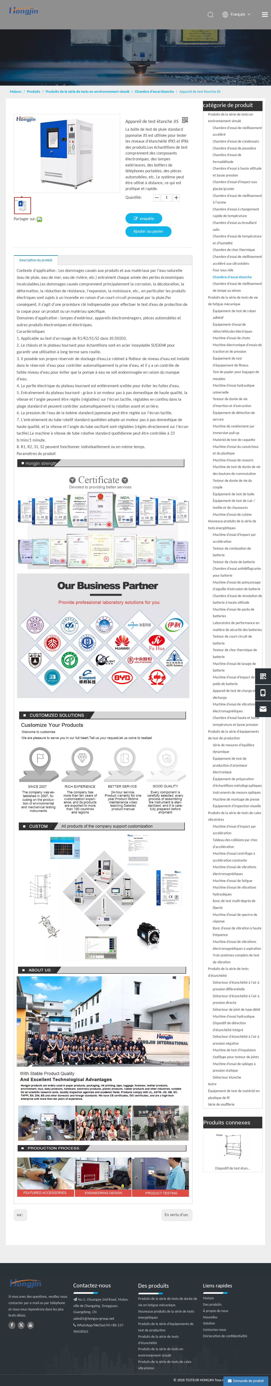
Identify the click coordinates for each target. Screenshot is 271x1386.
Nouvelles (210, 1317)
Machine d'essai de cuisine (232, 515)
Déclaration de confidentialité (225, 1336)
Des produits (212, 1305)
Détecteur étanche (227, 1078)
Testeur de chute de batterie (234, 562)
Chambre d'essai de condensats (236, 142)
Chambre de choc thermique (234, 250)
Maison (208, 1298)
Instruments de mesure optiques (237, 793)
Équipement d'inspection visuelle (237, 806)
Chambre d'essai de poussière (234, 149)
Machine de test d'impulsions (234, 1050)
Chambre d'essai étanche (232, 277)
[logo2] (38, 1283)
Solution (209, 1324)
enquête (147, 219)
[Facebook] (11, 1325)
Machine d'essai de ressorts (233, 460)
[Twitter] (21, 1325)
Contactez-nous (214, 1330)
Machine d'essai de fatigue (232, 881)
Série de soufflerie (221, 1105)
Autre (212, 1084)
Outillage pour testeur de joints (236, 1057)
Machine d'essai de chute (231, 338)
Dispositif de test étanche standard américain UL (232, 1169)
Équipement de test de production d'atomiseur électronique (230, 765)
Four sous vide (223, 270)
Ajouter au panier (148, 231)
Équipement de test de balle (233, 494)
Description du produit (35, 260)
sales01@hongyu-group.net (93, 1319)
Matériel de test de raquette (234, 440)
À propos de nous (215, 1311)
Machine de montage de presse (236, 800)
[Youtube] (30, 1325)
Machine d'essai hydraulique (234, 1017)
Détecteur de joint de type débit (236, 1010)
